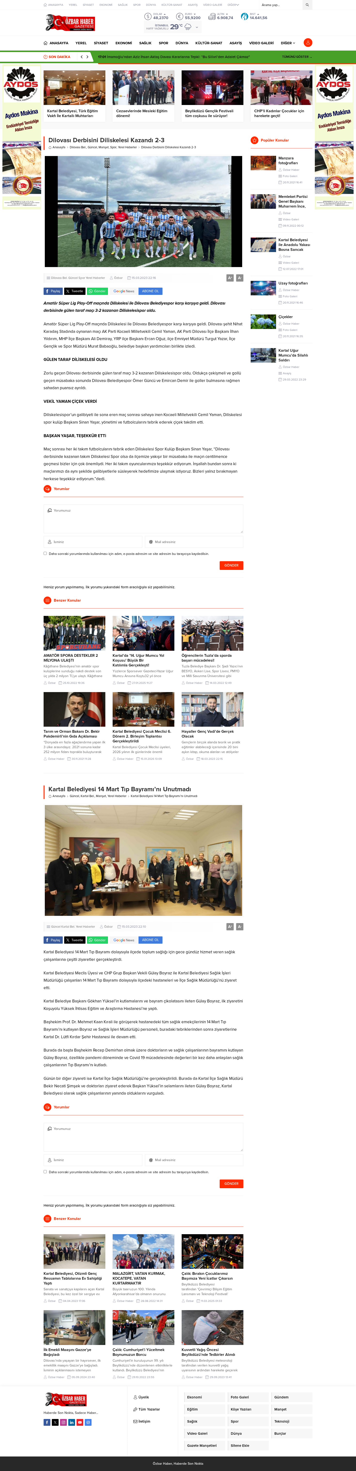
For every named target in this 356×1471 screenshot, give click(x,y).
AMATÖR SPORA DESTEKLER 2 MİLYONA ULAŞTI (71, 658)
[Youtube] (80, 1422)
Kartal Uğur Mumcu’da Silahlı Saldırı (293, 355)
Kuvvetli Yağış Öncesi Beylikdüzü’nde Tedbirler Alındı (208, 1352)
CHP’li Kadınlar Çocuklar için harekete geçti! (279, 113)
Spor (113, 147)
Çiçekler (286, 316)
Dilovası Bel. (78, 147)
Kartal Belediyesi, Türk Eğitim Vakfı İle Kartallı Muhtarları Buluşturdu (72, 116)
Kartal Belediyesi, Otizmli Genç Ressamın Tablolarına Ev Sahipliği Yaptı (73, 1278)
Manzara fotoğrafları (288, 160)
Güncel (92, 147)
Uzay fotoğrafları (293, 283)
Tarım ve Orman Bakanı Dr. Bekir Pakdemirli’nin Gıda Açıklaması (72, 734)
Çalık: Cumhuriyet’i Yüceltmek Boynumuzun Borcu (138, 1352)
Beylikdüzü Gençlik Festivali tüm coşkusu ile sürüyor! (209, 113)
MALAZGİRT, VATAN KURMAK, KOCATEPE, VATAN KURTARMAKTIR (139, 1278)
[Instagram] (63, 1422)
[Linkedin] (71, 1422)
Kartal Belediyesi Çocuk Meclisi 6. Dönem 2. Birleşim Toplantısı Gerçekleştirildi (142, 736)
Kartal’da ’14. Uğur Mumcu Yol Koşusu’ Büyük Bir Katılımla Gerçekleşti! (138, 660)
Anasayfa (59, 147)
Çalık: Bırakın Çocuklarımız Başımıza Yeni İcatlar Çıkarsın (207, 1276)
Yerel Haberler (127, 147)
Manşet (104, 147)
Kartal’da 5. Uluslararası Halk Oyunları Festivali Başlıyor (148, 57)
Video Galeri (291, 219)
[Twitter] (55, 1422)
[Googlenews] (88, 1422)
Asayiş (287, 373)
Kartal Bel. (87, 796)
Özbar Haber (194, 683)
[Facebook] (47, 1422)
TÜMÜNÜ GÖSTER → (297, 57)
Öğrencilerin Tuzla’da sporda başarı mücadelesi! (207, 658)
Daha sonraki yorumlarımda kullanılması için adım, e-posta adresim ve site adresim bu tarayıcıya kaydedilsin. (129, 554)
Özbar (118, 278)
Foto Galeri (290, 176)
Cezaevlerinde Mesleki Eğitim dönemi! (141, 113)
